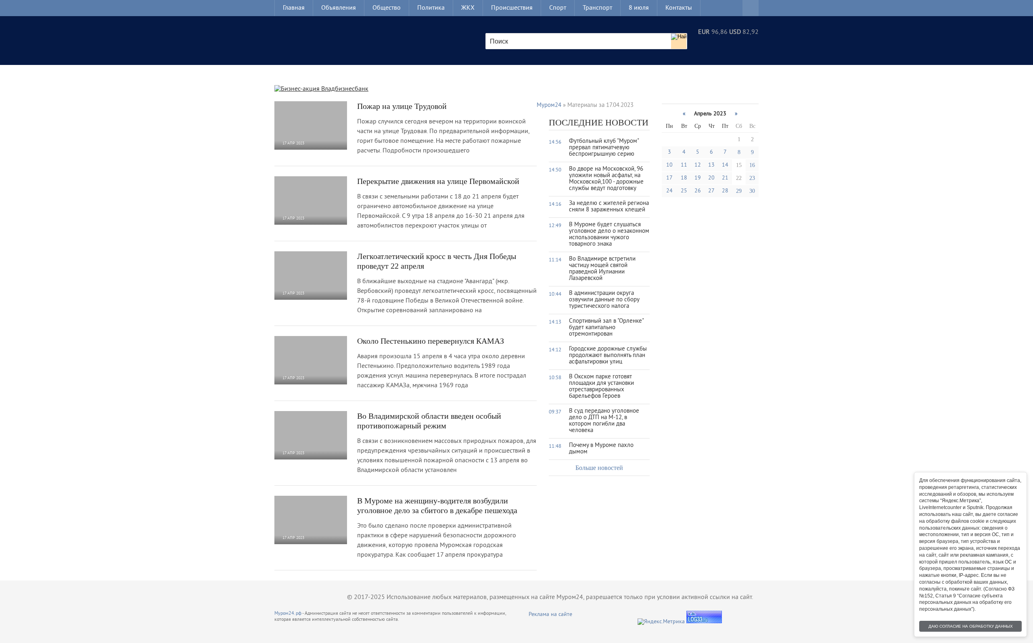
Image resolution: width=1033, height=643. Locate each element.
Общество (386, 8)
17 (669, 178)
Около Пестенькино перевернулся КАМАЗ (430, 340)
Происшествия (512, 8)
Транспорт (597, 8)
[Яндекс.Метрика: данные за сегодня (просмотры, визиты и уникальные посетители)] (661, 621)
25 (684, 191)
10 (669, 165)
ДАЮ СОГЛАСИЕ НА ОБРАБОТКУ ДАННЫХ (970, 626)
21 (725, 178)
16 (752, 165)
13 (711, 165)
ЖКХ (468, 8)
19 (697, 178)
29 (739, 191)
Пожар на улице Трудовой (402, 106)
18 (684, 178)
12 (697, 165)
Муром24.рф (287, 614)
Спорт (557, 8)
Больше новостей (599, 467)
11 (684, 165)
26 (697, 191)
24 (669, 191)
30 (752, 191)
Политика (431, 8)
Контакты (678, 8)
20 (711, 178)
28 (725, 191)
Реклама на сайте (550, 614)
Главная (294, 8)
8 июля (639, 8)
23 (752, 178)
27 (711, 191)
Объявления (338, 8)
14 (725, 165)
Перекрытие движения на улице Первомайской (438, 181)
